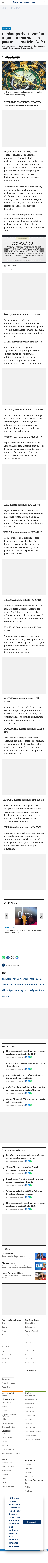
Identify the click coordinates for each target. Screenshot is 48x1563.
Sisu (26, 1355)
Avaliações (5, 1474)
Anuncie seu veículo (8, 1466)
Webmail (4, 1396)
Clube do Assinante (8, 1449)
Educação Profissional (32, 1359)
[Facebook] (8, 958)
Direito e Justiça (7, 1355)
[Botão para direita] (42, 250)
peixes (13, 990)
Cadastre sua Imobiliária (32, 1439)
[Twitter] (12, 958)
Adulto (4, 1419)
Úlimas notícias (29, 1411)
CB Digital (5, 1441)
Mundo (4, 1343)
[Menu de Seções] (3, 2)
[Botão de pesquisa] (45, 2)
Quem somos (6, 1379)
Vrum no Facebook (8, 1486)
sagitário (24, 990)
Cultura (27, 1347)
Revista (27, 1487)
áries (16, 978)
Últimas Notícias (30, 1343)
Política (4, 1331)
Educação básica (30, 1323)
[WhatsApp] (3, 958)
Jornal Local (28, 1468)
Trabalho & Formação (32, 1331)
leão (42, 984)
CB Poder (28, 1472)
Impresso (7, 1431)
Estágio (27, 1335)
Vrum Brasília (29, 1476)
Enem (27, 1339)
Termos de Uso (6, 1387)
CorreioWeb (8, 1393)
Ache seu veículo (7, 1462)
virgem (6, 995)
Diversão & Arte (7, 1347)
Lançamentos (29, 1407)
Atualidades (28, 1491)
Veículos (4, 1410)
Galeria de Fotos (30, 1427)
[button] (19, 1546)
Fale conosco (29, 1367)
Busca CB (5, 1445)
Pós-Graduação (30, 1363)
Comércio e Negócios (8, 1427)
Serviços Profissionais (9, 1423)
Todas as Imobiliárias (31, 1435)
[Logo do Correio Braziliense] (24, 2)
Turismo (4, 1375)
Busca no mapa (29, 1403)
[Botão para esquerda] (6, 250)
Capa (3, 1323)
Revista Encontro (34, 1480)
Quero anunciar (7, 1402)
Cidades (4, 1327)
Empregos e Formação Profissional (9, 1415)
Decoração (28, 1423)
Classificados (8, 1399)
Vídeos (4, 1478)
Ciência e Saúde (7, 1359)
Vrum (5, 1459)
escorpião (8, 984)
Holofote (4, 1367)
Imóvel (28, 1393)
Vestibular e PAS (30, 1351)
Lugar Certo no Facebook (33, 1431)
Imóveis (4, 1406)
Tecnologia (5, 1371)
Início (4, 8)
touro (43, 990)
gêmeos (20, 984)
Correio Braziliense (13, 965)
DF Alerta (28, 1464)
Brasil (3, 1335)
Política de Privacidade (9, 1383)
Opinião (4, 1363)
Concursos (30, 1370)
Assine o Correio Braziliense (11, 1453)
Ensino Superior (30, 1327)
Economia (5, 1339)
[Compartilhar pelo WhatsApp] (31, 1058)
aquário (7, 978)
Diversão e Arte (14, 8)
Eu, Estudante (32, 1320)
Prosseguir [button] (32, 1522)
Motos (4, 1482)
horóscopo (32, 984)
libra (5, 990)
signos (34, 990)
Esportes (4, 1351)
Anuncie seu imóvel (31, 1400)
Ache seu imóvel (30, 1396)
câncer (24, 978)
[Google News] (17, 958)
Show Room (28, 1419)
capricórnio (37, 978)
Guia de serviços (30, 1415)
